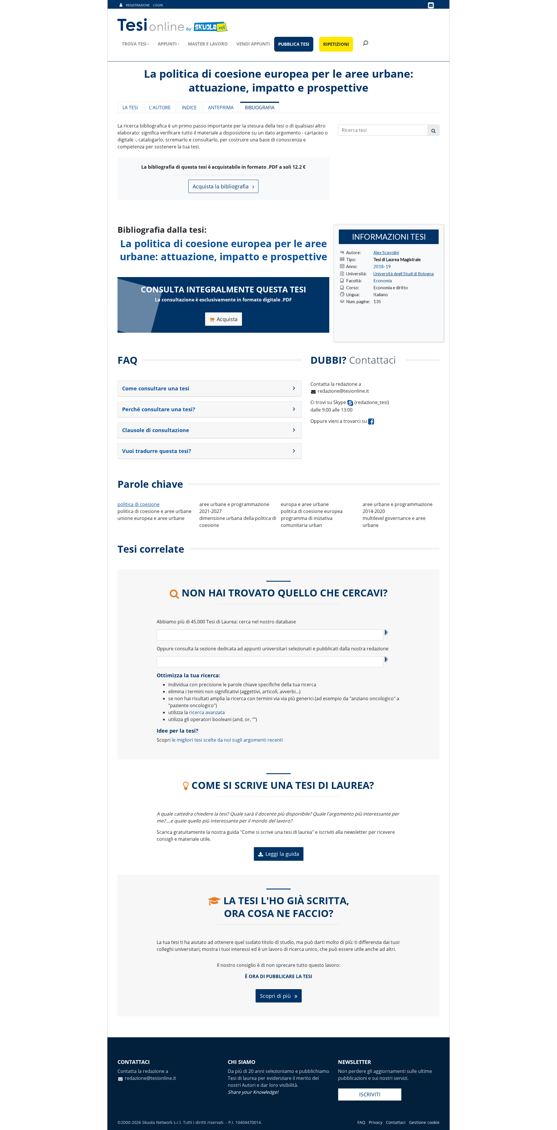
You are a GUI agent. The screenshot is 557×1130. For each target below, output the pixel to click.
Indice (189, 107)
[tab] (209, 388)
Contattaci (396, 1122)
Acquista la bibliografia (221, 186)
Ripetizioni (336, 44)
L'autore (160, 107)
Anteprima (221, 107)
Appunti (167, 44)
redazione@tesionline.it (343, 391)
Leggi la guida (282, 853)
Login (158, 5)
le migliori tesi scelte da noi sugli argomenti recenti (227, 740)
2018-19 (382, 266)
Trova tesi (134, 44)
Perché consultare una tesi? (158, 409)
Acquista (227, 319)
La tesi (130, 107)
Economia (382, 280)
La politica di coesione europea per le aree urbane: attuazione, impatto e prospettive (223, 249)
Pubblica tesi (293, 44)
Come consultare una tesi (155, 388)
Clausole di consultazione (155, 430)
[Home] (173, 25)
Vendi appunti (253, 44)
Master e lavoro (208, 44)
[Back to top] (546, 1119)
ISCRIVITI (369, 1094)
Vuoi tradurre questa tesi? (156, 450)
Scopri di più (276, 995)
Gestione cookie (424, 1122)
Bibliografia (259, 107)
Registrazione (138, 5)
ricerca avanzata (207, 712)
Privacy (375, 1122)
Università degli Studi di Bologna (403, 273)
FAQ (361, 1122)
